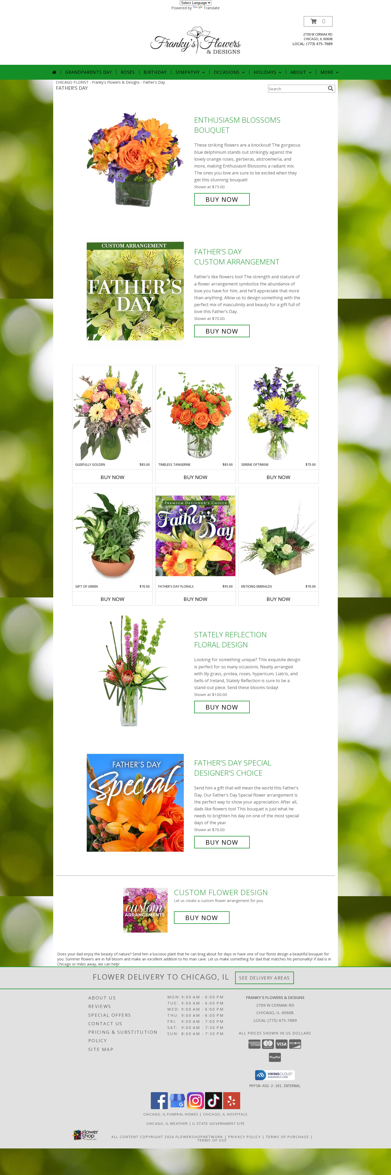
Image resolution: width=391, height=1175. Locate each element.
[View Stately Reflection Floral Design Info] (139, 670)
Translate (211, 7)
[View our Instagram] (195, 1107)
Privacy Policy (244, 1136)
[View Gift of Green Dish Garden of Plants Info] (112, 535)
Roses (128, 72)
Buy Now (222, 199)
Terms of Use (212, 1140)
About (298, 72)
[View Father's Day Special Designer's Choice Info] (139, 802)
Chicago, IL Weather (167, 1123)
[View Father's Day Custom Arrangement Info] (139, 291)
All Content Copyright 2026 (142, 1136)
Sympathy (188, 72)
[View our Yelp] (231, 1107)
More (327, 72)
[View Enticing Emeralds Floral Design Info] (278, 535)
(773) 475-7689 (319, 43)
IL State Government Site (218, 1123)
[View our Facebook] (159, 1107)
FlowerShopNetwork (199, 1136)
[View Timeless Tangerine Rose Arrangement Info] (195, 413)
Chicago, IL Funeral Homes (171, 1114)
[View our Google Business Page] (177, 1107)
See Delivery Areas (264, 978)
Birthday (155, 72)
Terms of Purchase (287, 1136)
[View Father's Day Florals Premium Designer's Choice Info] (195, 535)
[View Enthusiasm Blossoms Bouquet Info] (139, 159)
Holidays (265, 72)
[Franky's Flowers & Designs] (196, 40)
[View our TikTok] (213, 1107)
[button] (318, 21)
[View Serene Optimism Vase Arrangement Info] (278, 413)
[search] (330, 88)
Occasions (227, 72)
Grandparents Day (88, 72)
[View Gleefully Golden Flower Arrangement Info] (112, 413)
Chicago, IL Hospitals (225, 1114)
